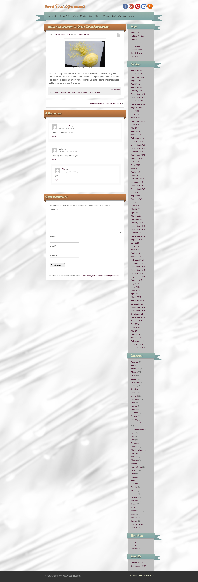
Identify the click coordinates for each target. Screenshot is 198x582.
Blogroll (134, 39)
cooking (63, 92)
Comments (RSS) (138, 566)
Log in (133, 545)
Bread (133, 379)
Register (134, 542)
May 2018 (135, 169)
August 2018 (136, 158)
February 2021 (137, 87)
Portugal (134, 477)
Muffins (134, 463)
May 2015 (135, 290)
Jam (133, 440)
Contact (132, 15)
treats (99, 92)
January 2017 (137, 223)
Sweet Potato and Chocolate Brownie (105, 103)
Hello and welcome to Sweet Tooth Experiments (78, 27)
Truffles (134, 517)
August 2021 (136, 80)
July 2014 (135, 324)
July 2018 (135, 162)
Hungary (134, 419)
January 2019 (137, 141)
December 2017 (138, 185)
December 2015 (138, 266)
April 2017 (135, 212)
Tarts (133, 507)
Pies (133, 473)
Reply (54, 136)
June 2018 (135, 165)
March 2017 (136, 216)
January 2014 (137, 344)
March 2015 (136, 297)
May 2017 (135, 209)
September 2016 (138, 236)
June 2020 (135, 114)
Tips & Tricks (94, 15)
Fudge (134, 409)
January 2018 (137, 182)
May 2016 (135, 250)
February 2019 (137, 138)
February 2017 (137, 219)
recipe (80, 92)
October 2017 (137, 192)
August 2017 (136, 199)
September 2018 (138, 155)
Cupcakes (135, 392)
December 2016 (138, 226)
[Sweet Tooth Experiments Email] (144, 6)
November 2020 (138, 97)
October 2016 (137, 233)
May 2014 (135, 331)
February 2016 (137, 260)
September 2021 (138, 77)
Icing (133, 433)
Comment (54, 210)
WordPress (135, 549)
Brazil (133, 375)
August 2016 (136, 240)
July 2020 (135, 111)
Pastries (134, 470)
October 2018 (137, 152)
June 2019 (135, 124)
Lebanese (135, 446)
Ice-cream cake (137, 430)
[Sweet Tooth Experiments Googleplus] (131, 6)
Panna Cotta (136, 467)
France (134, 406)
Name (53, 236)
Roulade (134, 484)
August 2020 (136, 108)
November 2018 (138, 148)
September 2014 (138, 317)
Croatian (134, 389)
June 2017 (135, 206)
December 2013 (138, 348)
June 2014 (135, 327)
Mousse (134, 460)
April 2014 (135, 334)
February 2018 (137, 179)
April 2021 (135, 84)
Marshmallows (137, 450)
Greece (134, 416)
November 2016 (138, 229)
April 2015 (135, 294)
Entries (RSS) (137, 563)
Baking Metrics (79, 15)
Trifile (133, 514)
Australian (135, 369)
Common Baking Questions (115, 15)
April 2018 (135, 172)
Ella (63, 169)
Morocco (134, 457)
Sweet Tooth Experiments (64, 6)
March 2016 (136, 256)
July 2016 (135, 243)
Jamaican (135, 443)
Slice (133, 490)
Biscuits (134, 372)
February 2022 (137, 70)
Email (53, 246)
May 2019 (135, 128)
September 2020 (138, 104)
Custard (134, 396)
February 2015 (137, 300)
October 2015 (137, 273)
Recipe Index (65, 15)
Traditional (135, 511)
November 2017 (138, 189)
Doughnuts (135, 399)
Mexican (134, 453)
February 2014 (137, 341)
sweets (85, 92)
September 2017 (138, 195)
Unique (134, 528)
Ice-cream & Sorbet (139, 423)
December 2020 (138, 94)
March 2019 (136, 135)
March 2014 (136, 338)
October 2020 (137, 101)
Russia (134, 487)
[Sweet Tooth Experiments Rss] (150, 6)
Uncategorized (84, 34)
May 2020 (135, 118)
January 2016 (137, 263)
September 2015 (138, 277)
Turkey (134, 521)
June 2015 (135, 287)
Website (53, 255)
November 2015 (138, 270)
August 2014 (136, 321)
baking (56, 92)
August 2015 (136, 280)
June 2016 (135, 246)
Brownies (135, 382)
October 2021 (137, 74)
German (134, 413)
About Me (52, 15)
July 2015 (135, 283)
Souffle (134, 494)
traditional (92, 92)
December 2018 (138, 145)
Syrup (133, 504)
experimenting (72, 92)
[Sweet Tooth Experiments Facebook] (125, 6)
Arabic (133, 365)
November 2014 (138, 311)
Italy (133, 436)
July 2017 (135, 202)
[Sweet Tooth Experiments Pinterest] (137, 6)
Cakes (133, 386)
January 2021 (137, 91)
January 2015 (137, 304)
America (134, 362)
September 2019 (138, 121)
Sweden (134, 497)
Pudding (134, 480)
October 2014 (137, 314)
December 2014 (138, 307)
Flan (133, 402)
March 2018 (136, 175)
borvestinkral (64, 126)
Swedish (134, 501)
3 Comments (115, 90)
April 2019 (135, 131)
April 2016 (135, 253)
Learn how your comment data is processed (100, 275)
